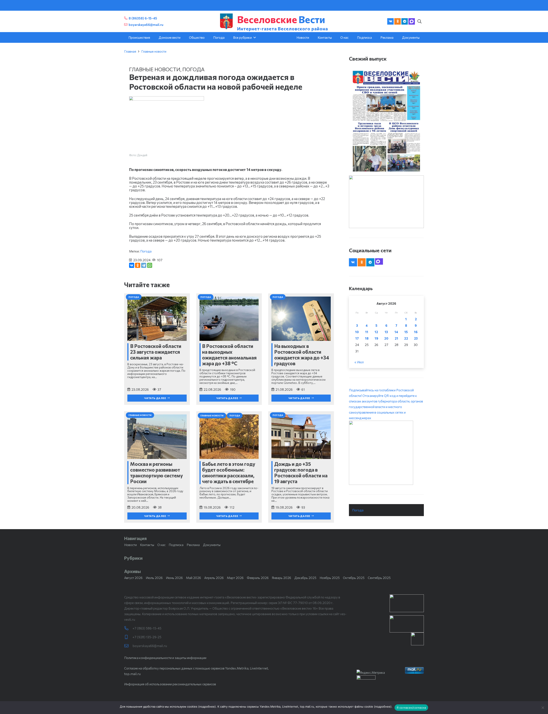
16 (416, 332)
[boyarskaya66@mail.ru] (128, 646)
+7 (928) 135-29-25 (147, 637)
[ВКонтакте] (131, 265)
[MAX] (411, 21)
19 (376, 338)
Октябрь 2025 (354, 578)
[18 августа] (386, 121)
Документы (211, 545)
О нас (161, 545)
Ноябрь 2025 (330, 578)
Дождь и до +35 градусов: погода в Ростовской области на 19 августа (301, 472)
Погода (193, 69)
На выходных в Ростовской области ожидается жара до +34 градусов (301, 354)
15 (406, 332)
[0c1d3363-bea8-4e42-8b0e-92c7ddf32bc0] (386, 453)
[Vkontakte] (390, 21)
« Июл (359, 362)
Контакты (147, 545)
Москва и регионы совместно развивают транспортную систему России (156, 472)
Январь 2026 (281, 578)
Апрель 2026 (214, 578)
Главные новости (153, 51)
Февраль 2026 (258, 578)
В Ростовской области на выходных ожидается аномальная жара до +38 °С (229, 354)
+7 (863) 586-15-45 (147, 628)
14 (396, 332)
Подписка (176, 545)
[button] (419, 21)
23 (416, 338)
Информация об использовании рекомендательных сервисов (170, 684)
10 (357, 332)
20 (386, 338)
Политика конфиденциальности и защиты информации (165, 658)
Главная (130, 51)
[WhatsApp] (149, 265)
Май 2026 (193, 578)
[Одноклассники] (137, 265)
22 (406, 338)
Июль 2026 (154, 578)
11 (366, 332)
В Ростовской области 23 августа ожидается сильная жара (155, 352)
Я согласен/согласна (411, 707)
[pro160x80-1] (407, 623)
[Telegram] (404, 21)
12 (376, 332)
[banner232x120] (407, 603)
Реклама (193, 545)
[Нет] (543, 707)
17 (357, 338)
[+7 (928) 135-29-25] (128, 637)
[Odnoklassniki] (397, 21)
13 (386, 332)
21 (396, 338)
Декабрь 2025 (305, 578)
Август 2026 (133, 578)
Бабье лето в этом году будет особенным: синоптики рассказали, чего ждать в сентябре (228, 472)
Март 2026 (235, 578)
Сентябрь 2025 (379, 578)
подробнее (207, 706)
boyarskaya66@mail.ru (150, 646)
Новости (130, 545)
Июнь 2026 (174, 578)
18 (367, 338)
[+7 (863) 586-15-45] (128, 628)
